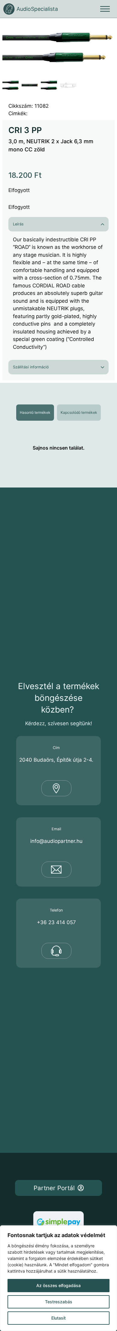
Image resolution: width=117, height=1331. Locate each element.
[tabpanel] (58, 448)
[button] (106, 28)
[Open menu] (105, 9)
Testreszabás (58, 1301)
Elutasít (58, 1317)
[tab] (35, 412)
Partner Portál (54, 1188)
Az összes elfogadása (58, 1285)
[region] (58, 1278)
